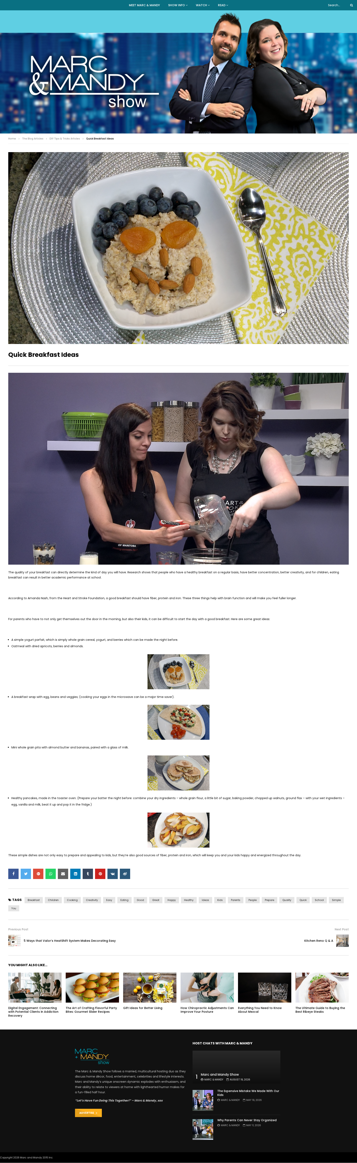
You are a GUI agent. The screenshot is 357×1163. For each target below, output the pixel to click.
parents (235, 900)
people (253, 900)
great (155, 900)
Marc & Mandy (213, 1079)
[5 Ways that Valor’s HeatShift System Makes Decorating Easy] (14, 940)
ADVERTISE (87, 1113)
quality (286, 900)
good (140, 900)
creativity (92, 900)
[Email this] (63, 874)
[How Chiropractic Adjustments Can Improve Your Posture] (207, 988)
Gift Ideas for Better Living (142, 1008)
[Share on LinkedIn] (75, 874)
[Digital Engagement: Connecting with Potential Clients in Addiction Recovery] (35, 988)
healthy (189, 900)
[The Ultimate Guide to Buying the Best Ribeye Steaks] (322, 988)
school (319, 900)
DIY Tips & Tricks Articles (65, 138)
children (53, 900)
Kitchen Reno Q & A (318, 941)
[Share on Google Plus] (38, 874)
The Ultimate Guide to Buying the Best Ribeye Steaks (320, 1010)
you (13, 908)
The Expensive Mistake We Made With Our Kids (248, 1093)
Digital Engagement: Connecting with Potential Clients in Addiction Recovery (33, 1012)
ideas (205, 900)
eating (124, 900)
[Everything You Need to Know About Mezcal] (264, 988)
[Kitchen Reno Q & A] (342, 940)
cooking (72, 900)
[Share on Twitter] (26, 874)
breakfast (34, 900)
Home (12, 138)
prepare (269, 900)
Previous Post (18, 929)
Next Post (342, 929)
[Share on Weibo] (125, 874)
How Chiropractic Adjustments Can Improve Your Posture (207, 1010)
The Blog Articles (32, 138)
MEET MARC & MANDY (144, 5)
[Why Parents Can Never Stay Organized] (203, 1129)
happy (172, 900)
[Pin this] (100, 874)
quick (303, 900)
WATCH (201, 5)
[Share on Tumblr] (88, 874)
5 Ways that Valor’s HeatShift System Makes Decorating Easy (70, 941)
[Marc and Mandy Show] (178, 71)
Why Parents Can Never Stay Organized (247, 1120)
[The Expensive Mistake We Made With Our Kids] (203, 1100)
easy (109, 900)
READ (221, 5)
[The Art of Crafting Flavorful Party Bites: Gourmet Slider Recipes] (92, 988)
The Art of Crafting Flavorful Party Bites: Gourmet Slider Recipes (91, 1010)
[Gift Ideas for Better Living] (149, 988)
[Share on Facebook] (13, 874)
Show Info (176, 5)
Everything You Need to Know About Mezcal (260, 1010)
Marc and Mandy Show (220, 1074)
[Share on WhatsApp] (50, 874)
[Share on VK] (112, 874)
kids (220, 900)
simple (336, 900)
